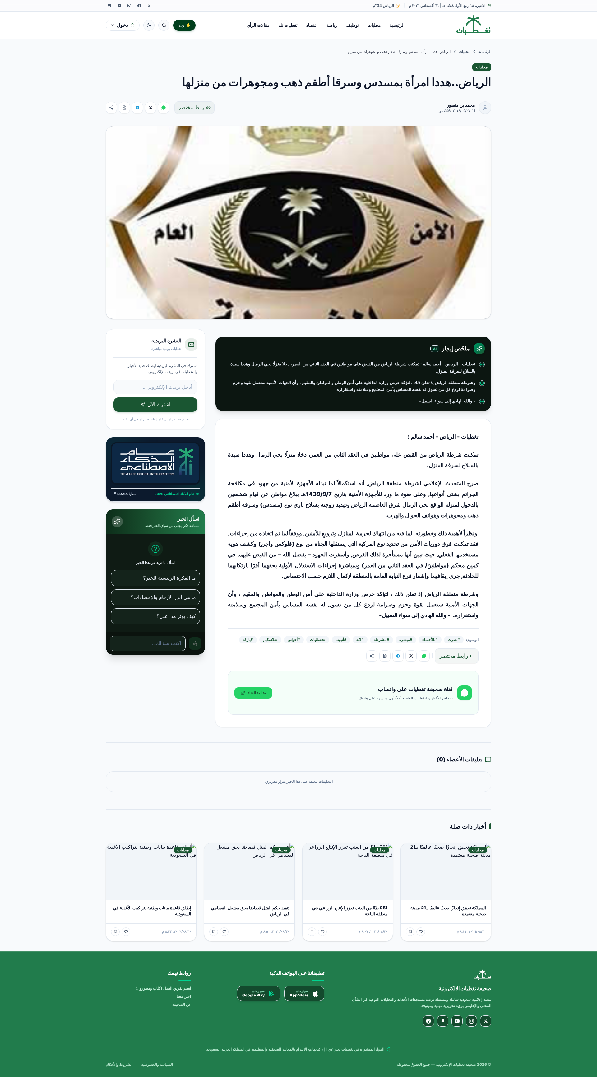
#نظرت (454, 639)
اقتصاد (312, 25)
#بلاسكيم (270, 639)
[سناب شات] (442, 1021)
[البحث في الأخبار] (163, 25)
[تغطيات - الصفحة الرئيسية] (474, 25)
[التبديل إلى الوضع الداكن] (149, 25)
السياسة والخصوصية (157, 1064)
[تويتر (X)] (149, 5)
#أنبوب (341, 639)
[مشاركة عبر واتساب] (163, 107)
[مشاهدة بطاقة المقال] (124, 107)
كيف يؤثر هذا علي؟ (176, 616)
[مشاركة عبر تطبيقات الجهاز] (111, 107)
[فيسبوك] (139, 5)
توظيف (352, 25)
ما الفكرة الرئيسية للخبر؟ (169, 578)
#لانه (360, 639)
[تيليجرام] (109, 5)
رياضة (331, 25)
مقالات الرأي (258, 25)
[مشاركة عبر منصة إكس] (150, 107)
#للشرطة (381, 639)
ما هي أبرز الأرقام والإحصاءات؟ (163, 597)
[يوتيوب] (119, 5)
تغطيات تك (288, 25)
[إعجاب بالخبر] (420, 931)
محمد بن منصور (461, 105)
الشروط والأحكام (119, 1064)
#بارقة (248, 639)
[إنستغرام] (129, 5)
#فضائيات (318, 639)
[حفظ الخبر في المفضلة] (410, 931)
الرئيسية (397, 25)
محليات (374, 25)
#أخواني (294, 639)
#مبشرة (405, 639)
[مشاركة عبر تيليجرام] (137, 107)
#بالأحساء (430, 639)
